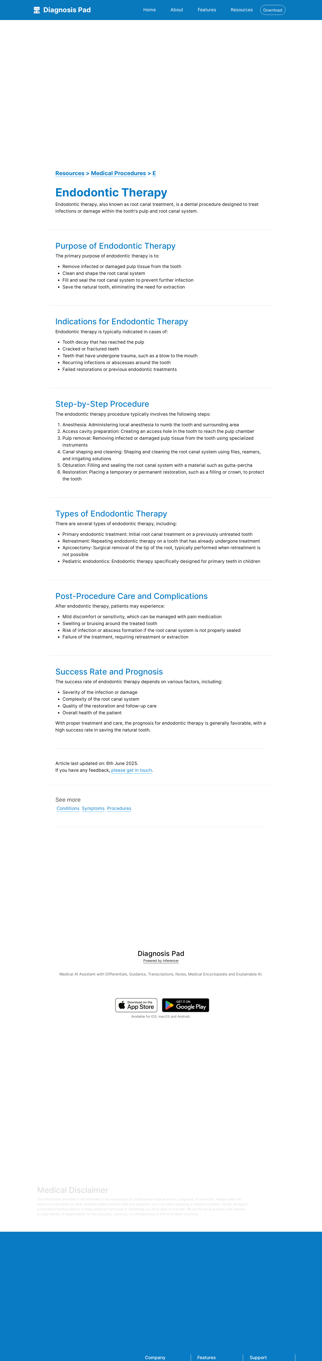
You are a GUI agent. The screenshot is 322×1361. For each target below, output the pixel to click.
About (176, 9)
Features (207, 9)
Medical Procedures (118, 173)
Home (149, 9)
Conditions (68, 808)
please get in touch (131, 770)
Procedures (119, 808)
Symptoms (93, 808)
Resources (242, 9)
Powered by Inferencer (161, 961)
